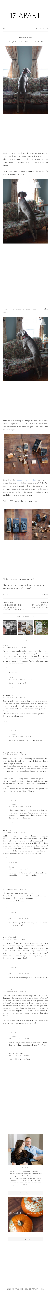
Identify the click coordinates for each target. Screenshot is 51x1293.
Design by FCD (25, 1289)
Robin (5, 646)
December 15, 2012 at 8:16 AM (20, 736)
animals (8, 594)
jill (4, 888)
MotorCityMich (9, 937)
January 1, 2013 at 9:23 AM (19, 919)
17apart (12, 677)
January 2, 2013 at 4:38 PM (19, 1055)
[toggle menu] (3, 28)
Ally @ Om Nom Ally (12, 753)
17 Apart (25, 16)
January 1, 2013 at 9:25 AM (19, 1038)
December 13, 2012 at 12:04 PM (14, 647)
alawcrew (7, 830)
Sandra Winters (10, 990)
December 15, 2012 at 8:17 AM (20, 806)
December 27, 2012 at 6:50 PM (14, 992)
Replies (14, 673)
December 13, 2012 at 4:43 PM (14, 697)
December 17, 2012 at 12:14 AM (14, 832)
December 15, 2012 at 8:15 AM (20, 679)
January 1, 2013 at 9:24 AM (19, 974)
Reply (5, 668)
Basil (15, 594)
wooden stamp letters (26, 480)
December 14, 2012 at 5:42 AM (14, 754)
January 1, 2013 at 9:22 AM (19, 869)
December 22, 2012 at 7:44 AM (14, 889)
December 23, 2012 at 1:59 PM (14, 939)
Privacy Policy (37, 1289)
